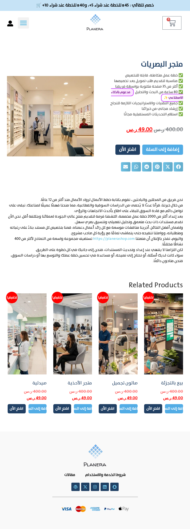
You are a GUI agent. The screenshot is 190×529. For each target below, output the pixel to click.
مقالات (69, 475)
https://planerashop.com (114, 239)
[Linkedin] (105, 487)
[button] (23, 23)
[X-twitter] (85, 487)
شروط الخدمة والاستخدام (105, 475)
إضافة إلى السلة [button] (174, 409)
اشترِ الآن (127, 149)
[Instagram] (95, 487)
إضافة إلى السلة (162, 149)
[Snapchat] (114, 487)
